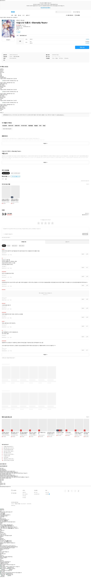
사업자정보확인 (29, 503)
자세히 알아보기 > (60, 114)
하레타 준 (76, 435)
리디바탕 (24, 497)
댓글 (83, 254)
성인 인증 (2, 479)
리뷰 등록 (85, 234)
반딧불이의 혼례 (60, 432)
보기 (1, 552)
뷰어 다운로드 (25, 494)
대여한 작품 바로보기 (11, 521)
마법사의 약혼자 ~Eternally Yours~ (6, 200)
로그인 (76, 11)
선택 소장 (2, 76)
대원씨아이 (18, 28)
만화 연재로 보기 (23, 35)
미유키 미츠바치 (41, 435)
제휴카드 (24, 492)
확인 (1, 529)
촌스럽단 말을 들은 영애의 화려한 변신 (23, 433)
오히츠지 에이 (50, 435)
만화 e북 (18, 20)
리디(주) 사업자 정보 (14, 502)
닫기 (3, 552)
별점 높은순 (14, 245)
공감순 (8, 245)
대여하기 (1, 557)
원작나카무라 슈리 (15, 173)
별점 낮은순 (21, 245)
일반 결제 (7, 548)
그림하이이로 (6, 173)
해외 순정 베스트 (5, 444)
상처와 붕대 (68, 432)
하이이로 (18, 26)
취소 (1, 481)
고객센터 (14, 490)
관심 (19, 32)
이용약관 (12, 503)
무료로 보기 (2, 535)
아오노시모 (86, 435)
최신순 (3, 245)
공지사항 (14, 493)
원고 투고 (35, 492)
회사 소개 (47, 492)
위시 (1, 73)
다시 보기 (6, 563)
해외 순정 (22, 20)
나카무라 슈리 (25, 26)
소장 (1, 88)
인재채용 (47, 494)
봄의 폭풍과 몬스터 (42, 433)
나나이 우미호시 (69, 434)
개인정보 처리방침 (17, 503)
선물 (1, 75)
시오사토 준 (4, 435)
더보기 (87, 184)
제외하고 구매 (2, 483)
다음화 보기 (2, 563)
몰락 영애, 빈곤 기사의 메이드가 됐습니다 (15, 433)
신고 (8, 254)
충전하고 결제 (2, 548)
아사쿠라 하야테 (32, 435)
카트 (1, 74)
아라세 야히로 (81, 435)
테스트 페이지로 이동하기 (45, 7)
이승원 (73, 434)
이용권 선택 (2, 534)
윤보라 (8, 435)
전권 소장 (82, 47)
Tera (37, 435)
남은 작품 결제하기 (3, 521)
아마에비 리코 (22, 435)
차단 (11, 254)
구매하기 (5, 557)
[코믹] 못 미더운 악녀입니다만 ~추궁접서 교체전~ (51, 433)
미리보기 (8, 39)
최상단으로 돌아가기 (7, 486)
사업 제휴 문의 (36, 494)
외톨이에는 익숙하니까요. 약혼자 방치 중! (79, 433)
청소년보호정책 (23, 503)
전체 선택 (2, 69)
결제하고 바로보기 (3, 542)
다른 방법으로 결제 (3, 515)
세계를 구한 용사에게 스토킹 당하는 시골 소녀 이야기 (5, 433)
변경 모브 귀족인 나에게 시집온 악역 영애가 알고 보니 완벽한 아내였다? (33, 433)
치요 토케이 (13, 435)
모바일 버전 (2, 576)
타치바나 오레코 (59, 434)
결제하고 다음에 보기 (11, 542)
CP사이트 (24, 495)
